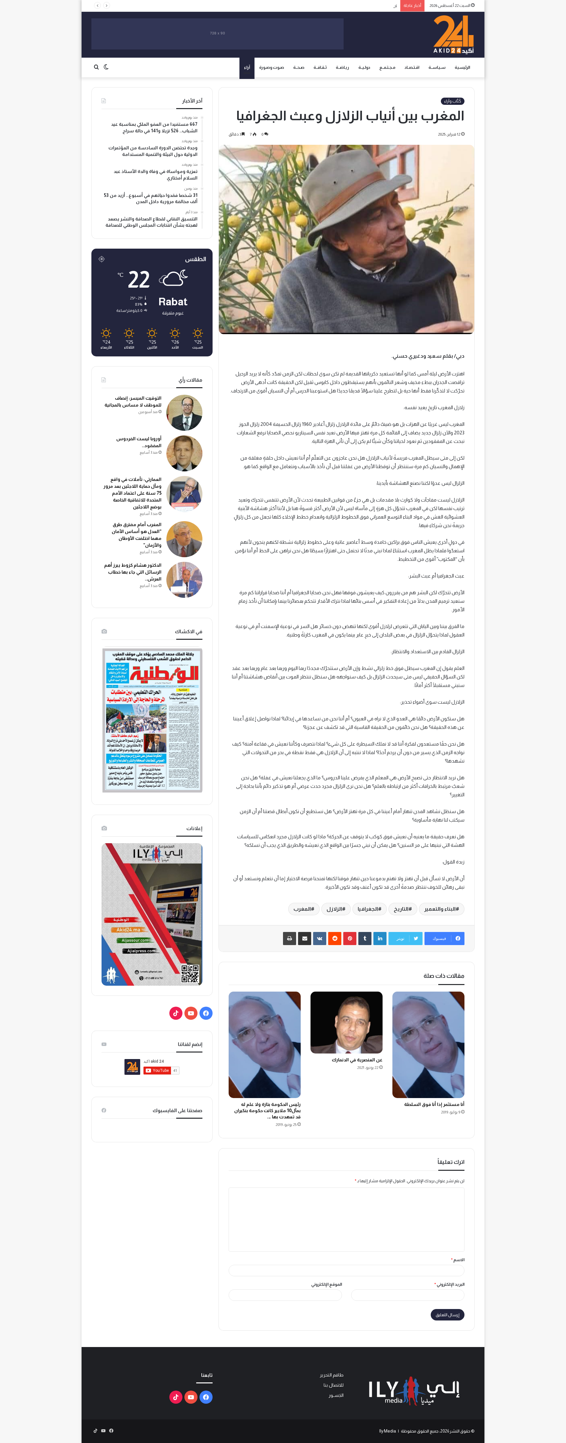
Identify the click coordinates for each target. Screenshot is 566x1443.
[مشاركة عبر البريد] (304, 938)
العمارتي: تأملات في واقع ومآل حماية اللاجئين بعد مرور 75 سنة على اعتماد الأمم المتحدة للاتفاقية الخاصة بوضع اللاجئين (132, 493)
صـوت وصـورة (271, 67)
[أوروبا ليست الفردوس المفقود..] (184, 453)
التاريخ (401, 909)
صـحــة (298, 67)
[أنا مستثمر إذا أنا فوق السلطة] (428, 1045)
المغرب (302, 909)
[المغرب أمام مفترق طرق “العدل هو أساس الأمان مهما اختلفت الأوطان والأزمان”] (184, 539)
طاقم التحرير (332, 1375)
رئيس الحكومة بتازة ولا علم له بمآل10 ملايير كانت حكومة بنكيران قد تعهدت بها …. (267, 1110)
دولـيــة (364, 67)
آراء (247, 67)
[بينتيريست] (349, 938)
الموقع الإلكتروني (326, 1284)
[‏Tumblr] (364, 938)
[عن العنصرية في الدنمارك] (347, 1023)
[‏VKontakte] (319, 938)
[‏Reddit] (334, 938)
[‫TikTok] (175, 1013)
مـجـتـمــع (387, 67)
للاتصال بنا (334, 1385)
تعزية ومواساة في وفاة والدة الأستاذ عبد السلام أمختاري (348, 5)
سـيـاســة (436, 67)
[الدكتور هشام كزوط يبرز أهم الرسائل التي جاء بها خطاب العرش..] (184, 580)
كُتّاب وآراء (452, 101)
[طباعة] (289, 938)
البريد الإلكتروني (449, 1284)
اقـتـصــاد (412, 67)
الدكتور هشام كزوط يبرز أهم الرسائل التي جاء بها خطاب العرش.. (132, 571)
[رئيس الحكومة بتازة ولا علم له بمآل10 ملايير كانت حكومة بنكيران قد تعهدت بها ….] (265, 1045)
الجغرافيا (368, 909)
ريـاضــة (342, 67)
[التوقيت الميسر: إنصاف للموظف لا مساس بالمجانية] (184, 413)
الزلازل (334, 909)
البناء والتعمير (440, 909)
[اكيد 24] (453, 34)
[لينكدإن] (380, 938)
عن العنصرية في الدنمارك (357, 1059)
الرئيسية (462, 67)
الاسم (457, 1259)
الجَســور (336, 1395)
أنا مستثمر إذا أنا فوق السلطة (434, 1104)
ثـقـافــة (320, 67)
